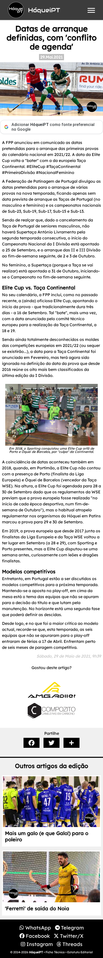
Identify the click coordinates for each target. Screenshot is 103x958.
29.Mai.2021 (51, 56)
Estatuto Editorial (80, 952)
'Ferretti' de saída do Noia (37, 908)
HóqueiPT (36, 952)
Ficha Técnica (55, 952)
